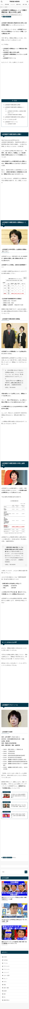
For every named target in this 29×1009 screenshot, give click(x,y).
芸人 (5, 997)
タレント (6, 978)
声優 (5, 984)
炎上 (15, 857)
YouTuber (6, 960)
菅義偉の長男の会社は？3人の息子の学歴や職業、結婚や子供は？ (18, 805)
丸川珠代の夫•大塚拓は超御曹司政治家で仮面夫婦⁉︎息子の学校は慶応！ (18, 796)
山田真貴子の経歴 (12, 123)
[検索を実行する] (26, 872)
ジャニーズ (6, 972)
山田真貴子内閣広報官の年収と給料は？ (15, 117)
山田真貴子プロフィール (11, 121)
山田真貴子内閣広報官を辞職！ (13, 104)
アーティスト (7, 969)
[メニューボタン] (27, 1)
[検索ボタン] (1, 1)
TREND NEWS (15, 1)
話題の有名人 (8, 16)
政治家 (4, 16)
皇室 (5, 994)
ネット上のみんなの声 (10, 119)
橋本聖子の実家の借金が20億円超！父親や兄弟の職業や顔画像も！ (18, 816)
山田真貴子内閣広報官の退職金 (15, 114)
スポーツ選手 (7, 975)
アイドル (6, 963)
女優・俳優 (6, 987)
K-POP (5, 957)
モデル (5, 981)
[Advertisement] (14, 80)
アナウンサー (7, 966)
